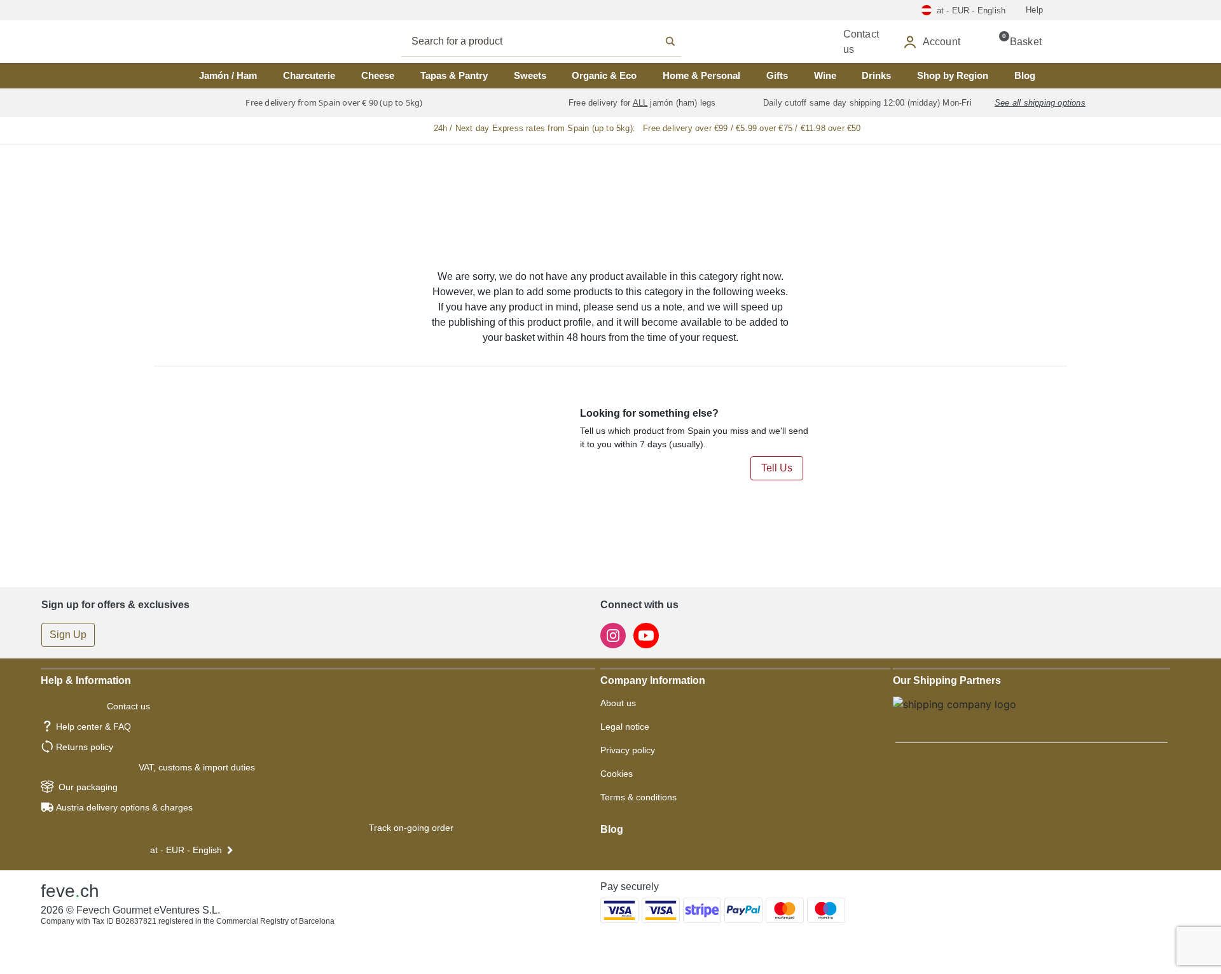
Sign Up (68, 634)
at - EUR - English (186, 850)
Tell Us (776, 468)
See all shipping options (1040, 103)
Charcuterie (309, 75)
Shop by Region (952, 75)
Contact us (128, 706)
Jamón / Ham (228, 75)
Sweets (530, 75)
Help (1034, 10)
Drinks (876, 75)
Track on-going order (411, 828)
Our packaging (88, 787)
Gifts (777, 75)
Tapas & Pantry (454, 75)
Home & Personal (701, 75)
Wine (825, 75)
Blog (1024, 75)
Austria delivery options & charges (124, 807)
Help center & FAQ (93, 726)
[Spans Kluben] (229, 42)
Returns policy (84, 747)
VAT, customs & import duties (197, 767)
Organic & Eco (604, 75)
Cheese (377, 75)
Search (555, 41)
